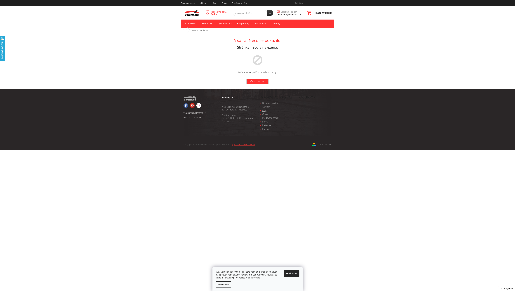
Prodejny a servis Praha (219, 13)
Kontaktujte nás (507, 288)
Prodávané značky (239, 3)
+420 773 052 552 (192, 117)
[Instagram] (192, 106)
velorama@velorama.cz (194, 112)
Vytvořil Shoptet (324, 144)
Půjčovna (266, 125)
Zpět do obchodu (257, 81)
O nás (224, 3)
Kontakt (265, 129)
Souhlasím (291, 273)
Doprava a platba (188, 3)
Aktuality (203, 3)
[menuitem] (190, 24)
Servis (265, 121)
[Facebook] (186, 106)
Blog (214, 3)
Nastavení (223, 284)
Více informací (253, 277)
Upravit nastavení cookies (243, 144)
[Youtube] (198, 106)
